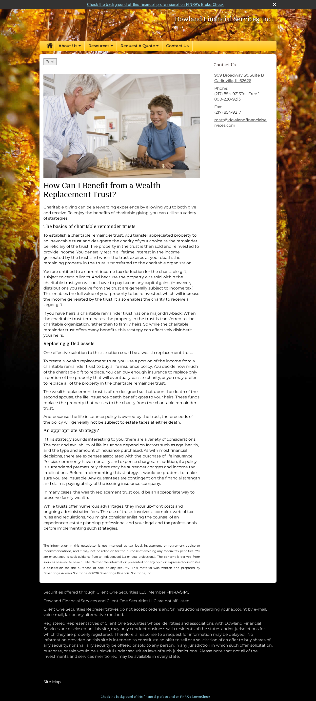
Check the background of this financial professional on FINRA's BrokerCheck (155, 4)
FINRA (172, 592)
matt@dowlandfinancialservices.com (240, 123)
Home (49, 46)
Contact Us (177, 45)
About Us (68, 45)
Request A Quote (137, 45)
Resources (98, 45)
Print (50, 61)
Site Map (52, 682)
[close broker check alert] (274, 4)
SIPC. (185, 592)
